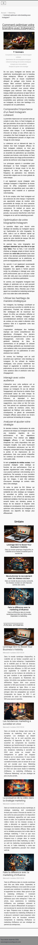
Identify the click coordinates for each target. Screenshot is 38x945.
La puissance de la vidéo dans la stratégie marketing (18, 799)
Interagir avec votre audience (18, 64)
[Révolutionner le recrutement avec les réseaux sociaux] (19, 565)
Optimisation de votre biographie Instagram (18, 59)
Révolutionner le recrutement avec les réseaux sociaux (19, 577)
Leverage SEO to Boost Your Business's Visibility (19, 546)
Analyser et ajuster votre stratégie (18, 66)
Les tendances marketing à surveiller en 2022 (17, 722)
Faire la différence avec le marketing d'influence (19, 608)
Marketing (11, 13)
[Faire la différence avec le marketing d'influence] (19, 596)
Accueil (3, 13)
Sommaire (19, 52)
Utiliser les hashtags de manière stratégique (18, 62)
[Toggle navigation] (3, 3)
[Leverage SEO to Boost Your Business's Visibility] (19, 533)
